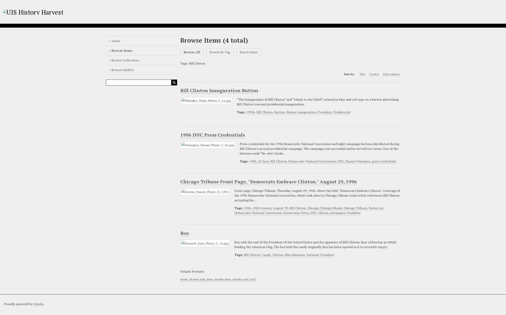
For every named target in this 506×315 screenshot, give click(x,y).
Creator (374, 74)
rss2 (253, 279)
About (115, 41)
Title (362, 74)
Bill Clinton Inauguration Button (219, 90)
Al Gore (263, 161)
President (325, 112)
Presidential (341, 112)
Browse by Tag (220, 52)
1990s (250, 112)
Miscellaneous (295, 255)
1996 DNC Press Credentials (212, 135)
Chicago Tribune (355, 208)
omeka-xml (240, 279)
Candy (266, 255)
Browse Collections (125, 60)
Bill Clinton (264, 112)
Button (279, 112)
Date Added (390, 74)
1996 (252, 161)
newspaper (337, 213)
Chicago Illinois (331, 208)
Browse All (192, 52)
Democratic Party (296, 213)
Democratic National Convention (312, 161)
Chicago (313, 208)
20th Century (262, 208)
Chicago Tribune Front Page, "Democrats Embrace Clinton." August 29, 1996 (268, 181)
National (312, 255)
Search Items (249, 52)
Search (174, 82)
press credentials (384, 161)
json (210, 279)
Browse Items (121, 50)
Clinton (277, 255)
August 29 (280, 208)
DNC (340, 161)
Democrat (376, 208)
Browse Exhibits (122, 70)
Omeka (38, 304)
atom (184, 279)
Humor (291, 112)
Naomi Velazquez (358, 161)
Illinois (323, 213)
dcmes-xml (197, 279)
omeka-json (222, 279)
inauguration (307, 112)
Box (184, 233)
